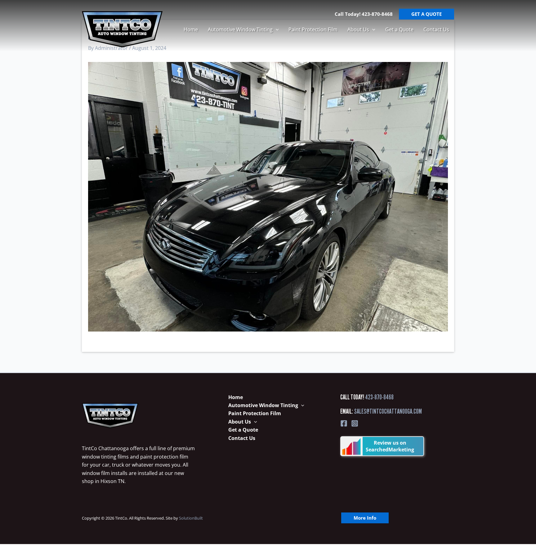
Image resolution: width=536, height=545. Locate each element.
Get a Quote (399, 29)
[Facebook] (343, 423)
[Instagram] (354, 423)
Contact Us (436, 29)
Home (191, 29)
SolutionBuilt (191, 518)
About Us (358, 29)
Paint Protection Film (312, 29)
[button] (276, 29)
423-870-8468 (379, 397)
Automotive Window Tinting (240, 29)
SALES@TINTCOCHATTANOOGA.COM (388, 411)
